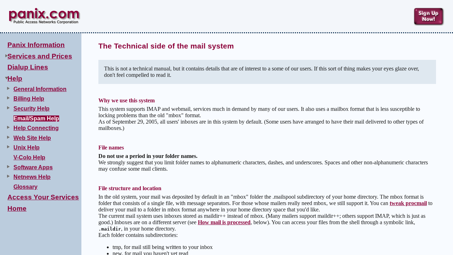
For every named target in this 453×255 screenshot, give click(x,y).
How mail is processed (224, 222)
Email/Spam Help (36, 118)
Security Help (31, 109)
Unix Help (26, 147)
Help (14, 78)
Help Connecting (36, 128)
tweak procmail (408, 203)
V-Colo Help (29, 157)
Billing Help (28, 99)
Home (17, 208)
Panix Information (36, 45)
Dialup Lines (27, 67)
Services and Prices (39, 56)
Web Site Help (32, 138)
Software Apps (33, 167)
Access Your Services (43, 197)
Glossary (25, 187)
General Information (40, 89)
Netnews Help (32, 177)
